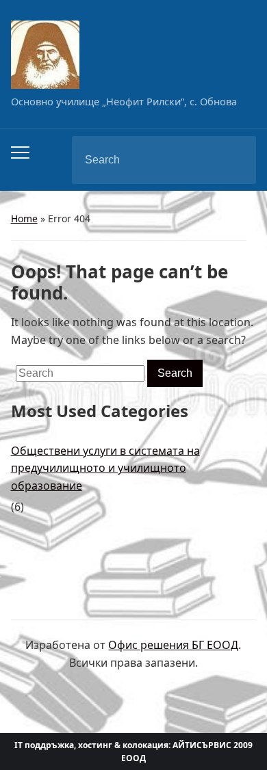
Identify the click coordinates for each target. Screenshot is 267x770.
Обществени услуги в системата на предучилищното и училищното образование (105, 468)
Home (24, 218)
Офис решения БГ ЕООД (173, 644)
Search (234, 160)
